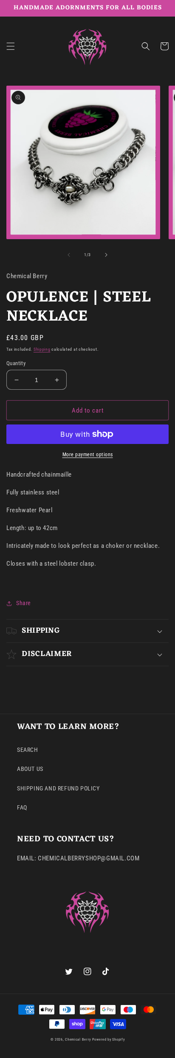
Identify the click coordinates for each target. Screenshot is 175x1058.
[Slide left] (68, 255)
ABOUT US (30, 768)
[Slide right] (106, 255)
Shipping (42, 349)
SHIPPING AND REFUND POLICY (58, 788)
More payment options (87, 455)
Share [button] (23, 603)
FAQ (22, 807)
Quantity (15, 363)
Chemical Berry (78, 1039)
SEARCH (27, 749)
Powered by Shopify (108, 1039)
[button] (10, 46)
